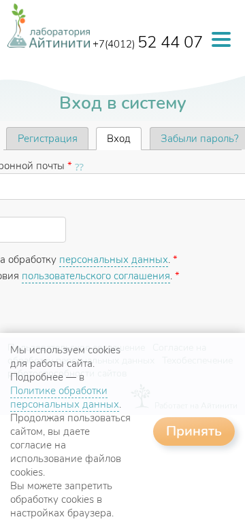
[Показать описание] (80, 166)
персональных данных (113, 259)
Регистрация (48, 138)
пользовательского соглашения (96, 276)
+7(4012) (148, 44)
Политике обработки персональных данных (64, 397)
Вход (124, 138)
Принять (194, 431)
